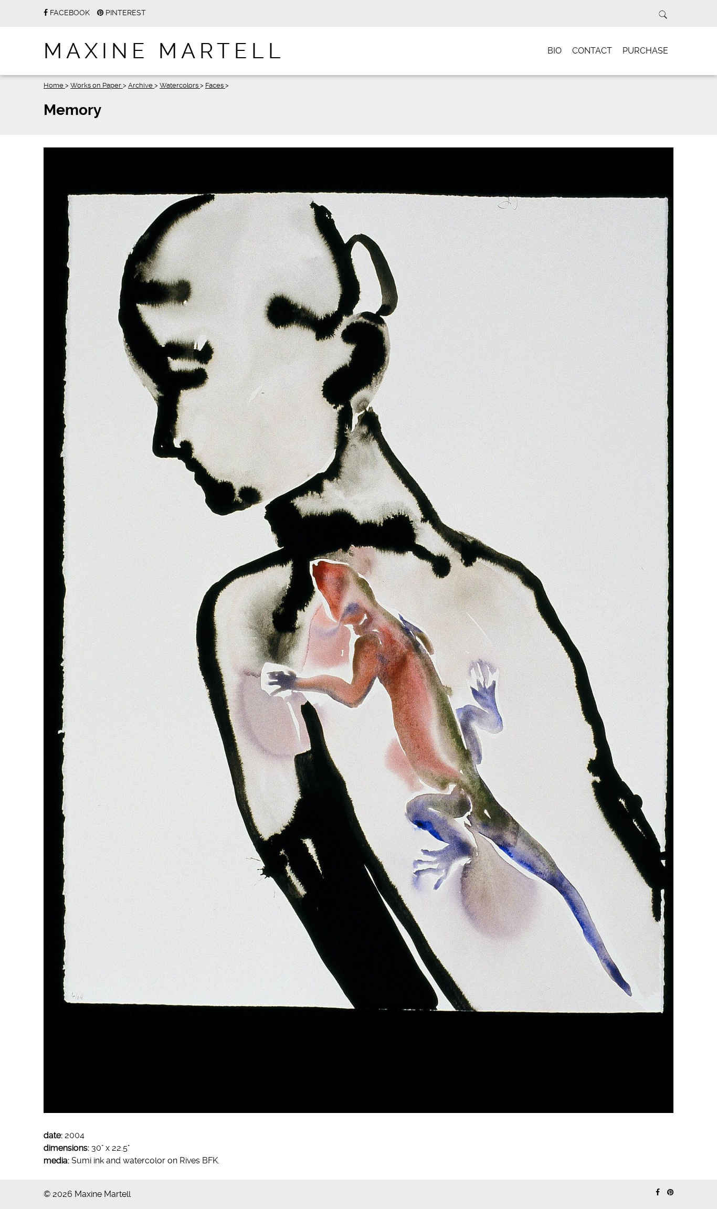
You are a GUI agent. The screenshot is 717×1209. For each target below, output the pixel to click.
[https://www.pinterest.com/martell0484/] (670, 1192)
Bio (554, 51)
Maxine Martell (164, 51)
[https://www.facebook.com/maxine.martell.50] (658, 1192)
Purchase (645, 51)
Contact (592, 51)
